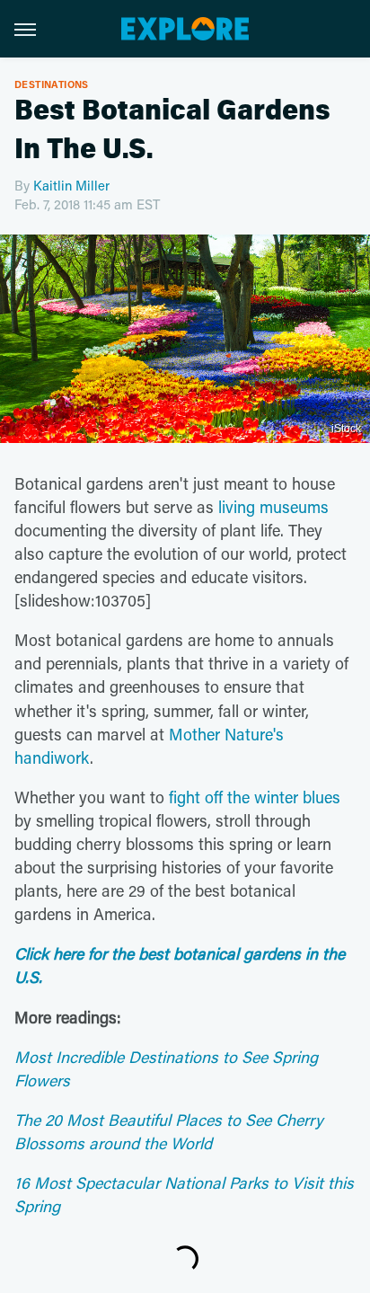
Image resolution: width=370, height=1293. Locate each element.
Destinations (51, 84)
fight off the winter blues (254, 797)
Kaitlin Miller (71, 185)
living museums (273, 507)
